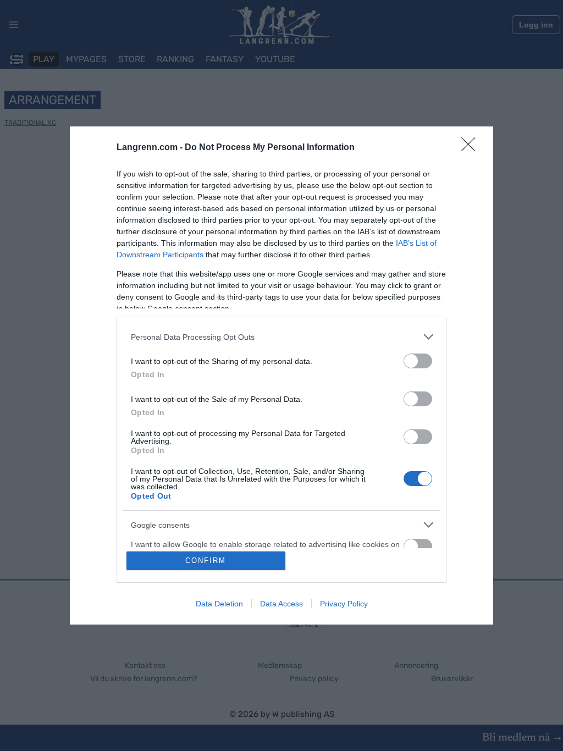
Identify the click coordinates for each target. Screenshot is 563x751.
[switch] (418, 361)
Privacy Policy (344, 603)
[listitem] (281, 337)
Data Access (281, 603)
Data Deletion (219, 603)
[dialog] (281, 375)
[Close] (471, 147)
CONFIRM (205, 560)
